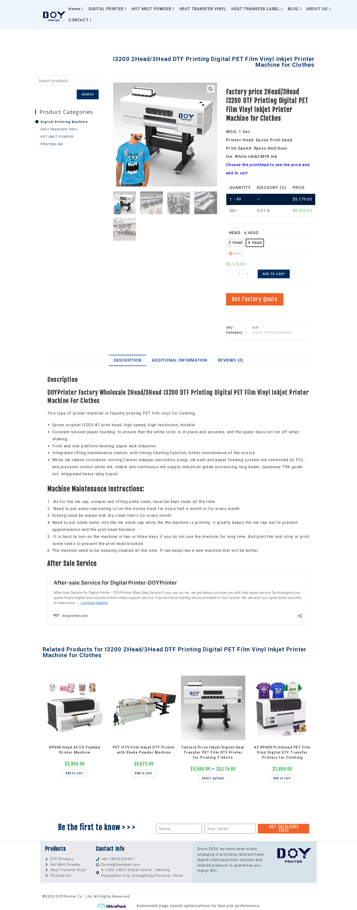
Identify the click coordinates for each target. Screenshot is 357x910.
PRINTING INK (52, 144)
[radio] (235, 243)
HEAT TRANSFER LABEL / (257, 9)
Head (234, 232)
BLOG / (295, 9)
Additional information (179, 360)
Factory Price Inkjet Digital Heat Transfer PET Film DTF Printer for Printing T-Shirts (213, 752)
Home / (76, 9)
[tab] (127, 360)
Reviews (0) (230, 360)
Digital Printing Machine (64, 121)
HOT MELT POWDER (57, 136)
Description (127, 360)
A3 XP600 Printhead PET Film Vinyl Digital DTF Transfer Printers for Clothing (282, 752)
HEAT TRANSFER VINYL (203, 9)
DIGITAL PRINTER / (108, 9)
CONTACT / (80, 20)
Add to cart (274, 274)
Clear (237, 253)
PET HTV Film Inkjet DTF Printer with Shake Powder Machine (144, 749)
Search (88, 94)
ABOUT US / (318, 9)
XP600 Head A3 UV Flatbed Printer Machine (74, 749)
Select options (213, 778)
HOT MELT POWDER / (153, 9)
